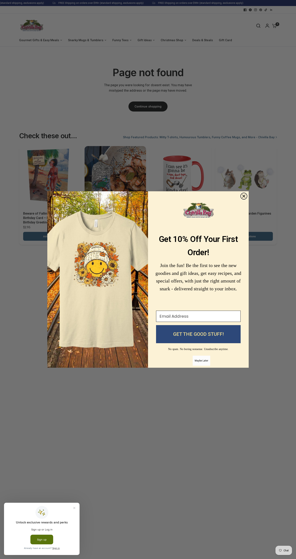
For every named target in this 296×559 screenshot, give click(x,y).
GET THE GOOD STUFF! (198, 334)
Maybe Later (201, 360)
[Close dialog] (244, 196)
